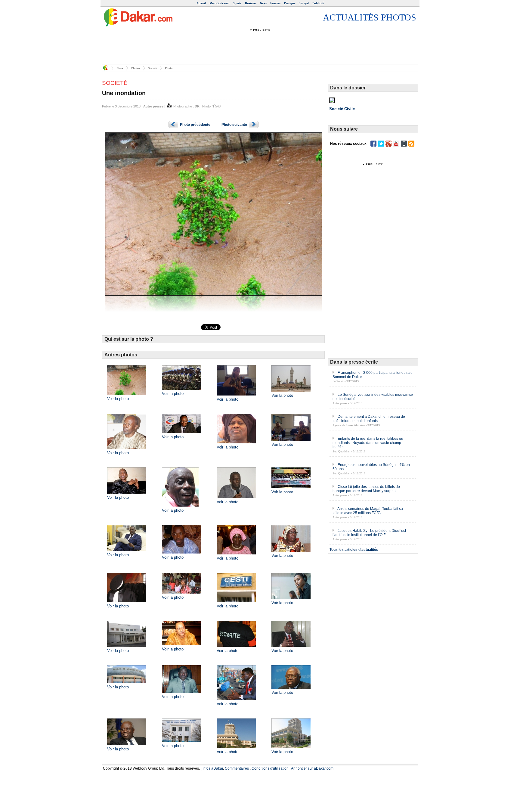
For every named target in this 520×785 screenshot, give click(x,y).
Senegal (304, 3)
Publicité (318, 3)
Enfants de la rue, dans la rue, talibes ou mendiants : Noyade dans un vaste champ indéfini (368, 442)
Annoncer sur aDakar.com (312, 768)
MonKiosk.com (219, 3)
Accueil (201, 3)
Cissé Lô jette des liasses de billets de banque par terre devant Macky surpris (366, 489)
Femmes (275, 3)
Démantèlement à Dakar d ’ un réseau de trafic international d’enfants (369, 418)
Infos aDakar (213, 768)
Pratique (289, 3)
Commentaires (237, 768)
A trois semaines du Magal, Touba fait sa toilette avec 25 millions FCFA (368, 511)
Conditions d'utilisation (270, 768)
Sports (237, 3)
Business (250, 3)
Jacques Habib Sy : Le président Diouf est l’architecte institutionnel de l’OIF (369, 533)
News (263, 3)
